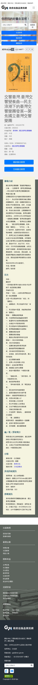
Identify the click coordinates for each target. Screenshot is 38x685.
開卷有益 (7, 559)
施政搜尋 (19, 38)
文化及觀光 (18, 466)
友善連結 (6, 615)
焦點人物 (6, 553)
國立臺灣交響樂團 (18, 146)
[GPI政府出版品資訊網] (14, 7)
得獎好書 (6, 548)
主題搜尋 (19, 32)
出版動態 (7, 528)
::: (5, 624)
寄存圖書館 (7, 598)
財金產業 (6, 579)
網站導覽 (3, 3)
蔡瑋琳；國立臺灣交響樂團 (22, 130)
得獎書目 (15, 613)
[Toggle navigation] (33, 8)
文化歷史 (6, 570)
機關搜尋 (19, 43)
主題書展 (6, 550)
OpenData (15, 610)
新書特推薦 (7, 536)
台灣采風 (6, 565)
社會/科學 (6, 576)
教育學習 (6, 573)
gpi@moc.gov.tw (18, 653)
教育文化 (17, 464)
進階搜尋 (32, 26)
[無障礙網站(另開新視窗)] (8, 676)
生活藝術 (6, 567)
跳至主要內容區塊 (5, 1)
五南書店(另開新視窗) (10, 596)
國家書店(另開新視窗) (10, 593)
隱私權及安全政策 (20, 3)
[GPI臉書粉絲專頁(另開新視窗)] (6, 671)
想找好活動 (7, 533)
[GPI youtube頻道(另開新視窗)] (12, 671)
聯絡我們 (30, 3)
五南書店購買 (19, 169)
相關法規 (6, 613)
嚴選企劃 (7, 542)
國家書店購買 (19, 162)
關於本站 (10, 3)
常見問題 (6, 610)
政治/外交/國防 (8, 581)
